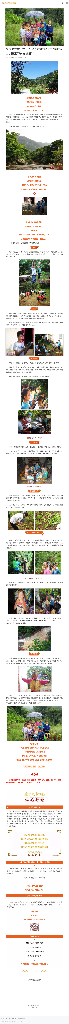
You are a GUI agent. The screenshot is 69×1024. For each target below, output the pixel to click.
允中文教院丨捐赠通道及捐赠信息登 (34, 964)
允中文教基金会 (10, 1018)
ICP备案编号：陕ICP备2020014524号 (33, 1006)
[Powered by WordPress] (7, 1021)
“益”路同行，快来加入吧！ (34, 890)
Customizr (19, 1021)
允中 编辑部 (11, 57)
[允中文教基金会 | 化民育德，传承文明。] (9, 3)
